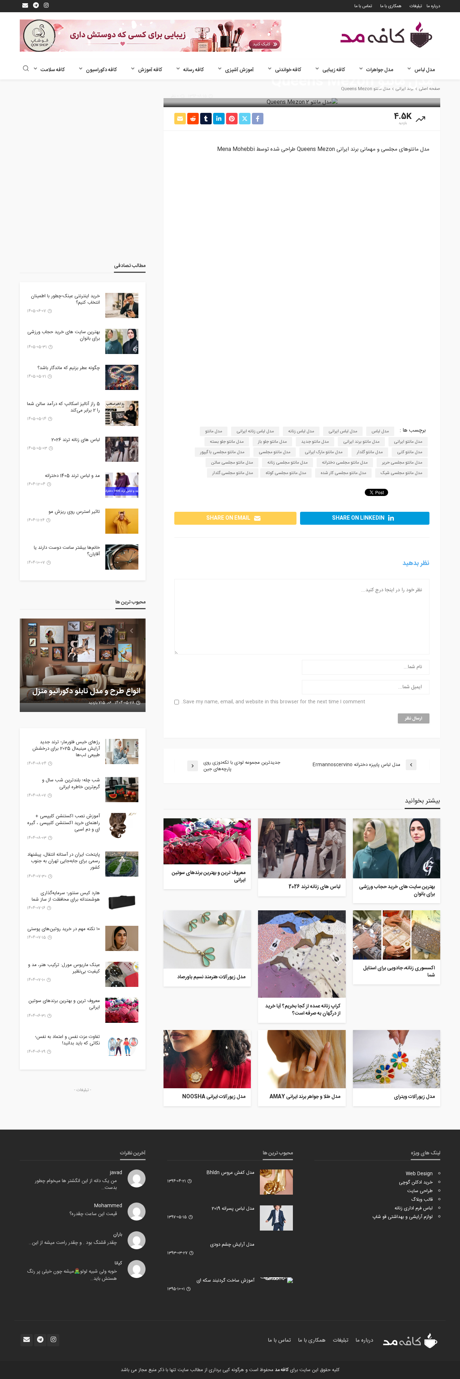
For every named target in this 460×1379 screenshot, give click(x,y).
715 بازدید (96, 703)
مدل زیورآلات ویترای (414, 1097)
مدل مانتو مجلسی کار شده (343, 473)
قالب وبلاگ (422, 1200)
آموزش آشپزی (239, 70)
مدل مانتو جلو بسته (227, 441)
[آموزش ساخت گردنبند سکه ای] (276, 1280)
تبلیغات (416, 6)
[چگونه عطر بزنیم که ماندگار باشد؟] (121, 377)
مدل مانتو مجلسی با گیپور (222, 452)
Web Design (419, 1174)
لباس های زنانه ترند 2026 (314, 887)
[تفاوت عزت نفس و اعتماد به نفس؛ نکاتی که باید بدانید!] (121, 1046)
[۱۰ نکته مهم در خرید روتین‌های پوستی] (121, 938)
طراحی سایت (420, 1191)
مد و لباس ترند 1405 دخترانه (72, 476)
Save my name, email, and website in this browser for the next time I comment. (273, 702)
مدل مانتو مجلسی (274, 452)
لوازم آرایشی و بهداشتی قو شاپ (402, 1217)
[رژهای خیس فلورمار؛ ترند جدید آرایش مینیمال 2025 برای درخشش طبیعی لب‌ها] (121, 751)
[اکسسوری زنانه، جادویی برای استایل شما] (396, 935)
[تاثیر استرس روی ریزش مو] (121, 521)
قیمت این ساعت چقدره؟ (93, 1214)
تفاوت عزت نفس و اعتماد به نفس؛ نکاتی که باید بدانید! (67, 1040)
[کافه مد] (386, 34)
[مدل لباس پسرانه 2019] (276, 1218)
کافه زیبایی (333, 70)
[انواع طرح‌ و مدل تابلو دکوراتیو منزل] (83, 665)
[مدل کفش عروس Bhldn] (276, 1182)
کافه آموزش (150, 70)
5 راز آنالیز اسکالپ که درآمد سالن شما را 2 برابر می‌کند (63, 407)
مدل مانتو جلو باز (272, 441)
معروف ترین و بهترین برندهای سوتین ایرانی (208, 877)
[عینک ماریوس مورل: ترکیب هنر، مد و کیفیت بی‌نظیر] (121, 974)
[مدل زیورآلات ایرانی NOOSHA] (207, 1059)
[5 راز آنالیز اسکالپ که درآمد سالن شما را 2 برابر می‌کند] (121, 413)
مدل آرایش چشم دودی (232, 1244)
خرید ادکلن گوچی (416, 1182)
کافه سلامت (53, 70)
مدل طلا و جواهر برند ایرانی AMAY (305, 1097)
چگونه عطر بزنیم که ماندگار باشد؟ (68, 368)
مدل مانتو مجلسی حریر (402, 462)
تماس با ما (363, 6)
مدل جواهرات (379, 70)
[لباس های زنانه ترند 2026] (301, 848)
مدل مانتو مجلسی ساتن (232, 462)
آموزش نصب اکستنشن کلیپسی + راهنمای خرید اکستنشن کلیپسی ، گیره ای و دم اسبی (63, 823)
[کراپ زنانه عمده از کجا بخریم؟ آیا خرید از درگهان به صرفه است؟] (301, 954)
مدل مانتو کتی (409, 452)
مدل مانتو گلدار (370, 452)
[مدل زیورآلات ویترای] (396, 1059)
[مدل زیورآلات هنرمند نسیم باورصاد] (207, 939)
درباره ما (433, 6)
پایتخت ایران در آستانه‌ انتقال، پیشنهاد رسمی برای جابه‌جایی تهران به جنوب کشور (63, 861)
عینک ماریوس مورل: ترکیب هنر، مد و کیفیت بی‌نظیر (64, 968)
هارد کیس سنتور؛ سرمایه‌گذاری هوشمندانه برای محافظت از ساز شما (66, 896)
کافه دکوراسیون (101, 70)
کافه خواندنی (288, 70)
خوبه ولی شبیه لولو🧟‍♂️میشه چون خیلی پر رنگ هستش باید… (72, 1275)
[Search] (26, 69)
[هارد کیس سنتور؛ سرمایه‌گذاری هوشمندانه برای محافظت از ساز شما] (121, 902)
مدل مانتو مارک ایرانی (323, 452)
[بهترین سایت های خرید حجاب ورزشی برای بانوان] (396, 848)
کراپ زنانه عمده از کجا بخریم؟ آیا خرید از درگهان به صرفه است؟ (302, 1010)
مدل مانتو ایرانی (408, 441)
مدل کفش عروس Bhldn (230, 1172)
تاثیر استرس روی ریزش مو (74, 512)
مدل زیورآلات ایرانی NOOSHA (213, 1097)
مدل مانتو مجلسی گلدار (232, 473)
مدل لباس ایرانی (342, 431)
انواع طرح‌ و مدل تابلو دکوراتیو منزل (86, 691)
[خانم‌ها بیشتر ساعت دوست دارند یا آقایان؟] (121, 557)
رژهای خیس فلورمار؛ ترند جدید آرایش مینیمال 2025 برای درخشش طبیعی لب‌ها (66, 749)
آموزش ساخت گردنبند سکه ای (225, 1280)
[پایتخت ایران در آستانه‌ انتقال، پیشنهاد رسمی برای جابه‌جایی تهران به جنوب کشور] (121, 864)
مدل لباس (424, 70)
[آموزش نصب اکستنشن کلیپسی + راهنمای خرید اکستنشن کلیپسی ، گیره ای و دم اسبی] (121, 825)
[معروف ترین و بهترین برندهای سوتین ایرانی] (207, 841)
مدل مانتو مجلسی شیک (401, 473)
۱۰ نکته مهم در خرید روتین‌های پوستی (63, 929)
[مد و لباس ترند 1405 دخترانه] (121, 485)
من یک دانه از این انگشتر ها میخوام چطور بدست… (76, 1184)
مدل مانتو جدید (315, 441)
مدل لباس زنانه (301, 431)
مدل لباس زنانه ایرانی (255, 431)
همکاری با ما (390, 6)
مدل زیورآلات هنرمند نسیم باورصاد (211, 977)
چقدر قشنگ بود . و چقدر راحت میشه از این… (73, 1243)
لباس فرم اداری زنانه (414, 1208)
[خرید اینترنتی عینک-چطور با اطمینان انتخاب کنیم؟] (121, 305)
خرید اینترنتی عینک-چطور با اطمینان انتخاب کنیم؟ (65, 299)
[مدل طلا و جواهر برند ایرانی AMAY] (301, 1059)
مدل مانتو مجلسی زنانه (287, 462)
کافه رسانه (193, 70)
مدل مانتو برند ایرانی (361, 441)
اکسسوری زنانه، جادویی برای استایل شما (399, 972)
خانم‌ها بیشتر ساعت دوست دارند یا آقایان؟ (67, 550)
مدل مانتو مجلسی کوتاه (286, 473)
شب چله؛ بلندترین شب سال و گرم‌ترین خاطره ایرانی (71, 783)
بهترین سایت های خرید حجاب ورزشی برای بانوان (397, 891)
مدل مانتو (213, 431)
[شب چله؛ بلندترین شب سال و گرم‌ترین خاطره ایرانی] (121, 789)
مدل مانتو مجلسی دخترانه (345, 462)
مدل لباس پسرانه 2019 (233, 1208)
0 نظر (175, 96)
